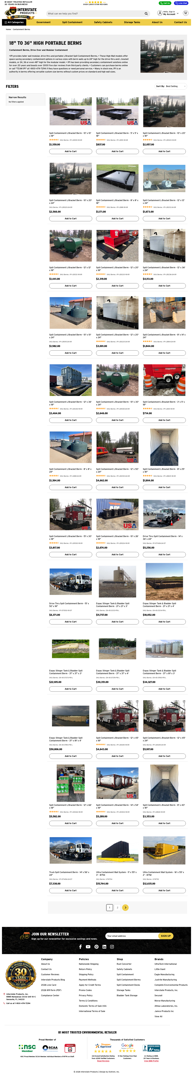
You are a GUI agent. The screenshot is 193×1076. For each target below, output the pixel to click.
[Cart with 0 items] (185, 13)
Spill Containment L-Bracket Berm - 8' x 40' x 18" (164, 806)
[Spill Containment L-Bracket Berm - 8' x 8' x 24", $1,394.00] (71, 447)
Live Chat (182, 3)
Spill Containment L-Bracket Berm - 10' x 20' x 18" (164, 134)
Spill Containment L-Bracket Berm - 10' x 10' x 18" (70, 134)
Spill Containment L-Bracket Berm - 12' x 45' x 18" (117, 739)
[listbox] (176, 86)
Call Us (166, 3)
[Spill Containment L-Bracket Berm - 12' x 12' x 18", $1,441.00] (71, 245)
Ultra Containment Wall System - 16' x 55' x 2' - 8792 (163, 873)
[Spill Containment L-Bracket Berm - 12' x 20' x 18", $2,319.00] (117, 245)
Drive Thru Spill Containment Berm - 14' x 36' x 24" (163, 537)
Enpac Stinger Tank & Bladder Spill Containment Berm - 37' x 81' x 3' (159, 672)
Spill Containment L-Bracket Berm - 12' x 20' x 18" (117, 269)
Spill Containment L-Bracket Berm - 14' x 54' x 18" (117, 806)
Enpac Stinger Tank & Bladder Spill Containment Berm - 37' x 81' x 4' (65, 739)
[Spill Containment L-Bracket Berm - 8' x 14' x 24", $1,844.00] (164, 313)
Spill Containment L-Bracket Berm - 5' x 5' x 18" (117, 134)
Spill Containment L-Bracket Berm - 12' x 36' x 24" (164, 269)
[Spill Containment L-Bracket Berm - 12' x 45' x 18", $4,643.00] (117, 716)
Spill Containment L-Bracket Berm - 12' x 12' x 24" (163, 201)
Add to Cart (71, 151)
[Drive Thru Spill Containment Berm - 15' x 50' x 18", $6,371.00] (71, 581)
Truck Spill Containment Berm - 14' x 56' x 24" (69, 873)
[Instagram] (111, 946)
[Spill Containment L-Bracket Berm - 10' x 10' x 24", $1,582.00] (71, 313)
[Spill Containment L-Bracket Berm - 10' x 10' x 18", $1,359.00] (71, 111)
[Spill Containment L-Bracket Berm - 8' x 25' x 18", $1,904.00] (164, 447)
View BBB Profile (151, 1061)
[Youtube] (88, 946)
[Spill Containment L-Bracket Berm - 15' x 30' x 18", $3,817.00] (71, 514)
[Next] (125, 907)
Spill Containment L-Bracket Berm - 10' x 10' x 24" (70, 336)
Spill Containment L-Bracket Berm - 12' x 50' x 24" (117, 470)
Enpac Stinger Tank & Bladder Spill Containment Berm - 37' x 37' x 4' (112, 672)
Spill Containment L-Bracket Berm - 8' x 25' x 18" (164, 470)
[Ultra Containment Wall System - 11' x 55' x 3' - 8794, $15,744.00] (117, 850)
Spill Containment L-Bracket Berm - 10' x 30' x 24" (117, 403)
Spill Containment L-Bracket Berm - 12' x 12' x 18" (70, 269)
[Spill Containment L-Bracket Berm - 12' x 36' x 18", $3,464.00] (71, 380)
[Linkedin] (104, 946)
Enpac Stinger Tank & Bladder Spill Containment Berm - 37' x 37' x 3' (65, 672)
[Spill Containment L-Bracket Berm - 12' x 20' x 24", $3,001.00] (117, 313)
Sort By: (160, 86)
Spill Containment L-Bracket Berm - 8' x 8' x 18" (117, 201)
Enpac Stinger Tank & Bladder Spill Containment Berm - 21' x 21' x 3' (112, 604)
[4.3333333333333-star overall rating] (54, 140)
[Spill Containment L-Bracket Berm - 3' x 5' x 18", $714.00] (164, 380)
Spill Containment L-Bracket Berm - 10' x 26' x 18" (117, 537)
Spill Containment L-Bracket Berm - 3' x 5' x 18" (164, 403)
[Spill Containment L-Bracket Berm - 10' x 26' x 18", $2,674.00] (117, 514)
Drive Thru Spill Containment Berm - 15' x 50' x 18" (69, 604)
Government (43, 22)
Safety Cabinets (103, 22)
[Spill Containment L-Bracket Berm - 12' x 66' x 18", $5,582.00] (71, 783)
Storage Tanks (132, 22)
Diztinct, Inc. (114, 1072)
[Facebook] (80, 946)
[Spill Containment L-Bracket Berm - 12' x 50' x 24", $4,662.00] (117, 447)
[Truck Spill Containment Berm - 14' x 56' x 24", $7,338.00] (71, 850)
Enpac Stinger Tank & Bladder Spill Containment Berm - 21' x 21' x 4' (159, 604)
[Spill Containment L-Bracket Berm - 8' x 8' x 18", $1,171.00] (117, 178)
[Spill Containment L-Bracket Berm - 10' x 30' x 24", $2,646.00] (117, 380)
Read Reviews (103, 1061)
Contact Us (180, 22)
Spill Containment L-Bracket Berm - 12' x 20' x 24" (117, 336)
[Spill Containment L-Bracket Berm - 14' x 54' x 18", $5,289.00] (117, 783)
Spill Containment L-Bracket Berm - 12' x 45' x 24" (164, 739)
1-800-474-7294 (22, 1003)
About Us (157, 22)
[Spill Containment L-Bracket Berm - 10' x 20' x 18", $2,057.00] (164, 111)
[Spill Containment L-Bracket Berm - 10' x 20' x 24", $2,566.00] (71, 178)
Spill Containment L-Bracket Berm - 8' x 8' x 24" (70, 470)
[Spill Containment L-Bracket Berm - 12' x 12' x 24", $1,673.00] (164, 178)
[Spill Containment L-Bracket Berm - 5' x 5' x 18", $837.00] (117, 111)
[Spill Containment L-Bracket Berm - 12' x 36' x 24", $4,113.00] (164, 245)
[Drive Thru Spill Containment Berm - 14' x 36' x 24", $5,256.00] (164, 514)
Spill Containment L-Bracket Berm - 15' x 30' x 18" (70, 537)
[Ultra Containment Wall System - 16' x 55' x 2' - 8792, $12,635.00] (164, 850)
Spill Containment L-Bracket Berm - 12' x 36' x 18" (70, 403)
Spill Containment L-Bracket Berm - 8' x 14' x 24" (164, 336)
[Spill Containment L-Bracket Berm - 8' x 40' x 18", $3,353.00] (164, 783)
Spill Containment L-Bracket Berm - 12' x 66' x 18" (70, 806)
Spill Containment (72, 22)
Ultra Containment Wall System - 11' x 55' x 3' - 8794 (116, 873)
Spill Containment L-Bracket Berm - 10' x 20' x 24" (70, 201)
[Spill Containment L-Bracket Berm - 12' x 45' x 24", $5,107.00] (164, 716)
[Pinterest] (96, 946)
